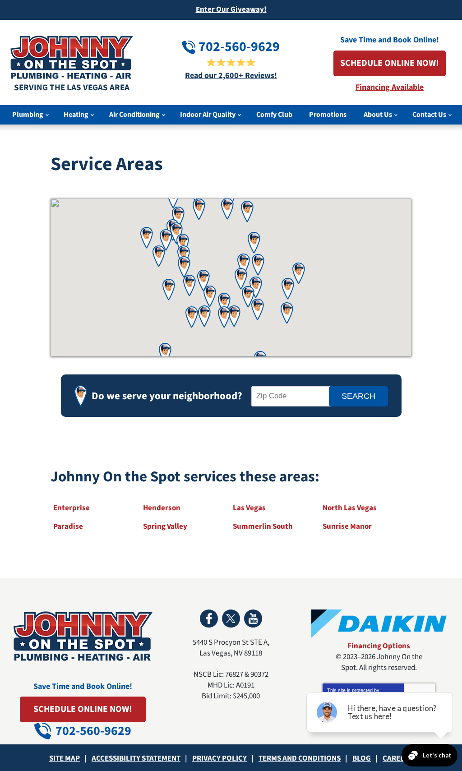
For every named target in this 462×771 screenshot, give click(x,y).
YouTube (253, 618)
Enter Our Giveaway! (231, 9)
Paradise (68, 526)
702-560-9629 (238, 46)
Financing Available (390, 87)
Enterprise (71, 508)
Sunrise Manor (347, 526)
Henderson (161, 508)
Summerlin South (263, 526)
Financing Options (378, 646)
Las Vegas (249, 508)
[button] (299, 273)
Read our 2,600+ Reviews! (231, 75)
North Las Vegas (350, 508)
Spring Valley (165, 526)
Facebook (209, 618)
